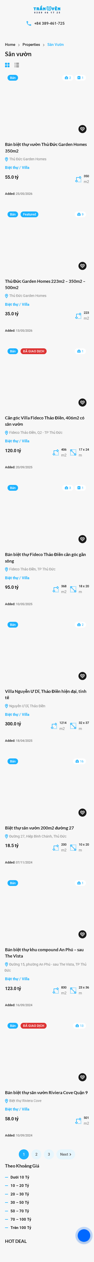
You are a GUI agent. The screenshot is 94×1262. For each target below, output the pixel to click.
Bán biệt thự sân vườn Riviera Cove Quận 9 (46, 1092)
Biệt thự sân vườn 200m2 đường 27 (39, 827)
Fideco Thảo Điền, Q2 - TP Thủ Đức (35, 432)
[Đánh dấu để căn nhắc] (82, 129)
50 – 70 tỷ (20, 1211)
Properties (31, 45)
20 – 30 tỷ (20, 1194)
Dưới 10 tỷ (20, 1177)
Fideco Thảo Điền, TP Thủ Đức (32, 569)
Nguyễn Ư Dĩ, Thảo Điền (27, 706)
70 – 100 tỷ (21, 1219)
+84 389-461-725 (49, 23)
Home (10, 45)
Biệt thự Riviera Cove (25, 1101)
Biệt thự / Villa (17, 167)
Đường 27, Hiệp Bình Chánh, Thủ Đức (37, 836)
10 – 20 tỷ (20, 1185)
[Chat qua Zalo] (84, 1235)
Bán (13, 78)
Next (64, 1154)
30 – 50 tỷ (20, 1202)
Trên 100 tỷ (21, 1227)
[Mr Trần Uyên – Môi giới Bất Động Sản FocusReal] (47, 10)
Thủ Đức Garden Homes (27, 159)
